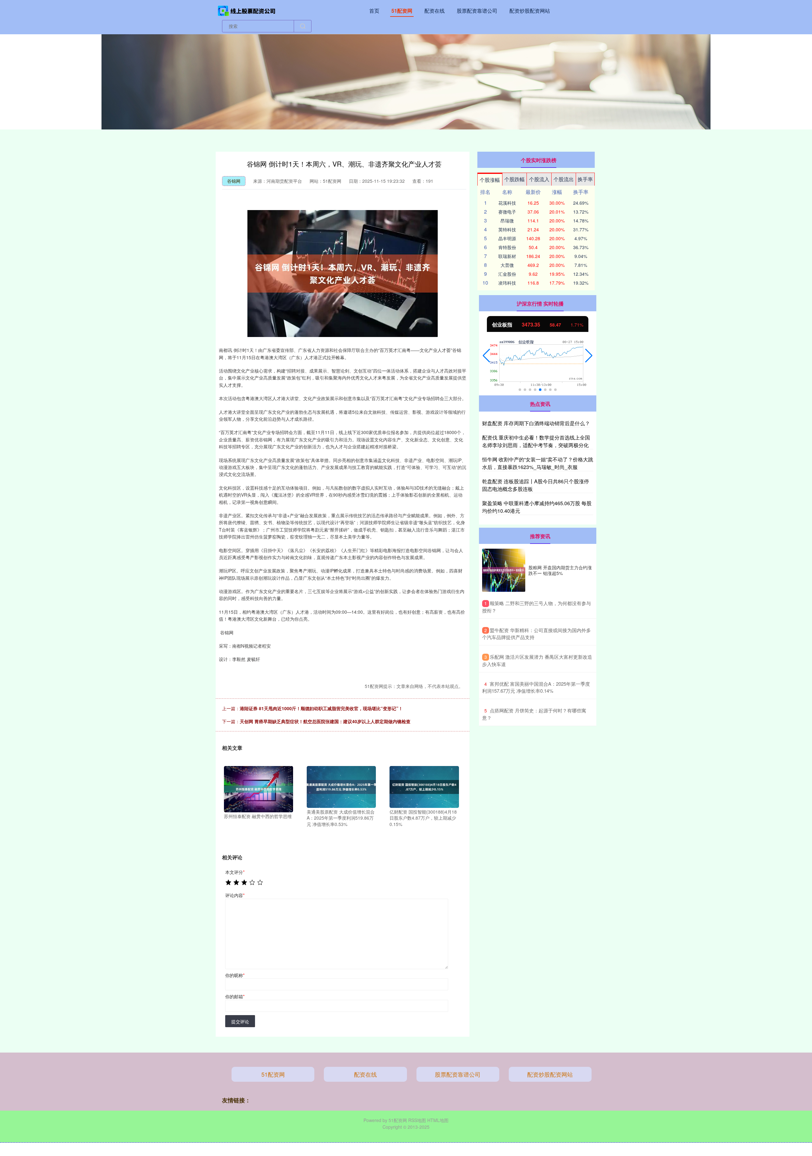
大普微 (507, 265)
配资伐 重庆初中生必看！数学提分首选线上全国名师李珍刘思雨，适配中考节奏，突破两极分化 (536, 441)
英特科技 (507, 229)
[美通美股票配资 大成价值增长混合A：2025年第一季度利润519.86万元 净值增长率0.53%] (341, 786)
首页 (374, 10)
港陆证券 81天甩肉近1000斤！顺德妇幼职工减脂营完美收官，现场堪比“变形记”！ (321, 708)
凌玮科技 (507, 283)
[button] (486, 356)
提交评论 (240, 1021)
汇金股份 (507, 274)
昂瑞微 (507, 220)
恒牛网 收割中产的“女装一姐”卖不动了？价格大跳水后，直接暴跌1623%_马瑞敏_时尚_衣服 (537, 463)
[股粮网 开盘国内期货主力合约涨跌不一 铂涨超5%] (503, 570)
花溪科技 (507, 203)
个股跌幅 (514, 179)
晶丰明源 (507, 238)
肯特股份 (507, 247)
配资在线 (434, 10)
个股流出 (563, 179)
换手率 (585, 179)
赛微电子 (507, 211)
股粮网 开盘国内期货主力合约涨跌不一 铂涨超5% (560, 570)
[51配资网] (247, 10)
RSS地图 (417, 1120)
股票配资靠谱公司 (477, 10)
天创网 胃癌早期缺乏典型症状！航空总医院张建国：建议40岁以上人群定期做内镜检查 (325, 721)
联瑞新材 (507, 256)
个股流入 (539, 179)
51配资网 (401, 10)
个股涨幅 (490, 179)
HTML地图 (438, 1120)
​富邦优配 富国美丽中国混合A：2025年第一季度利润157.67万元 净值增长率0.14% (536, 687)
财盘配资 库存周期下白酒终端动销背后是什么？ (536, 423)
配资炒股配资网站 (529, 10)
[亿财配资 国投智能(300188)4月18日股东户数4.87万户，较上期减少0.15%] (424, 786)
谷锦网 (233, 181)
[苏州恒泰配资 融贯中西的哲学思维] (258, 788)
